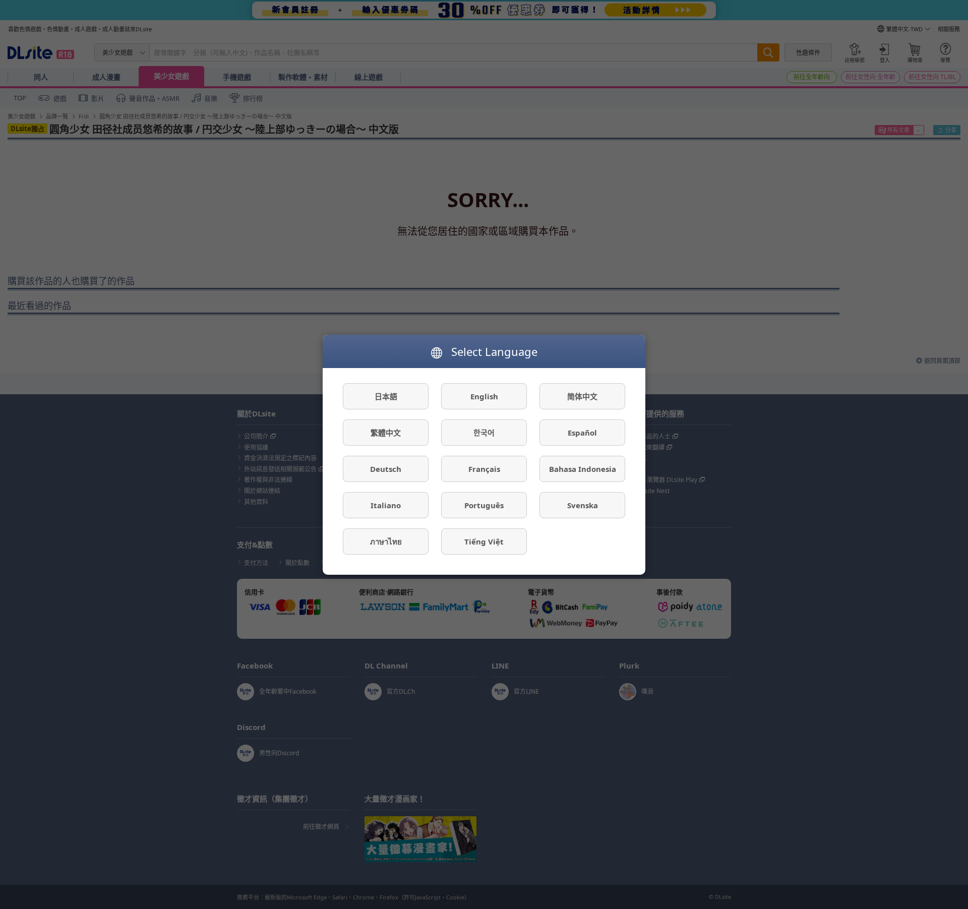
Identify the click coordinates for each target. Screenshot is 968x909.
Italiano (386, 505)
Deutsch (385, 468)
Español (582, 432)
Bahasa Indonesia (582, 468)
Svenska (582, 505)
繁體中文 (386, 432)
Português (484, 505)
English (484, 396)
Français (484, 468)
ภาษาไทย (386, 541)
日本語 (386, 396)
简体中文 (582, 396)
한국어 (484, 432)
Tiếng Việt (484, 541)
